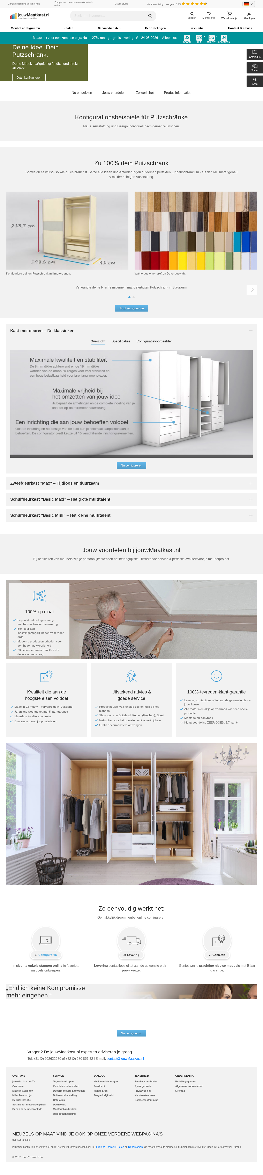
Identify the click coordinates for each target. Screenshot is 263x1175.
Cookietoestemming (146, 1100)
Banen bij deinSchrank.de (27, 1109)
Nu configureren (131, 465)
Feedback (99, 1086)
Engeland (100, 1147)
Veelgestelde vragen (106, 1081)
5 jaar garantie (143, 1086)
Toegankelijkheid (103, 1095)
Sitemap (180, 1090)
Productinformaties (177, 92)
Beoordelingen (155, 28)
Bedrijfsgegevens (185, 1081)
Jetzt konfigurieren (29, 77)
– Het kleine (60, 515)
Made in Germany (22, 1090)
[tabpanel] (131, 62)
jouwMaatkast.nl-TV (23, 1081)
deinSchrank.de (21, 1139)
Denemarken (135, 1147)
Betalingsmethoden (146, 1081)
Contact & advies (240, 28)
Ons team (18, 1086)
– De (42, 330)
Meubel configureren (25, 28)
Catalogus (59, 1100)
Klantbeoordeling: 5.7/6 (164, 4)
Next (252, 290)
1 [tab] (129, 297)
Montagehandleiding (64, 1109)
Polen (121, 1147)
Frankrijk (111, 1147)
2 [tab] (134, 297)
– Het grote (60, 499)
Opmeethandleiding (64, 1113)
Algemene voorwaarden (189, 1086)
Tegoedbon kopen (63, 1081)
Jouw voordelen (114, 92)
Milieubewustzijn (21, 1095)
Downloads (59, 1104)
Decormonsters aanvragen (69, 1090)
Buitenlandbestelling (65, 1095)
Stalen (69, 28)
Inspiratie (197, 28)
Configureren (47, 954)
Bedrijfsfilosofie (21, 1100)
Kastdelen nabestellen (66, 1086)
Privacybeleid (143, 1090)
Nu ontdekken (82, 92)
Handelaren (100, 1090)
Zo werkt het (145, 92)
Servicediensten (109, 28)
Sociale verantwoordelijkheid (29, 1104)
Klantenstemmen (145, 1095)
